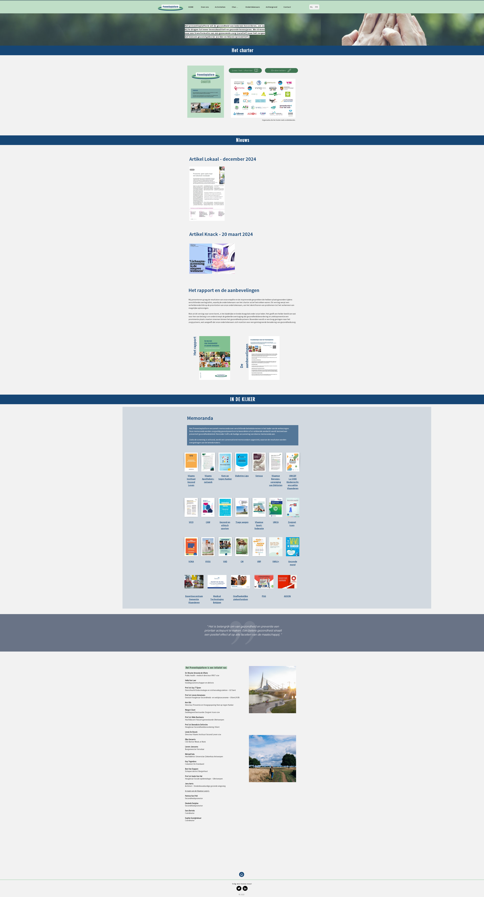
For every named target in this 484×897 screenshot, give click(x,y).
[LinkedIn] (245, 888)
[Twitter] (238, 888)
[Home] (241, 874)
